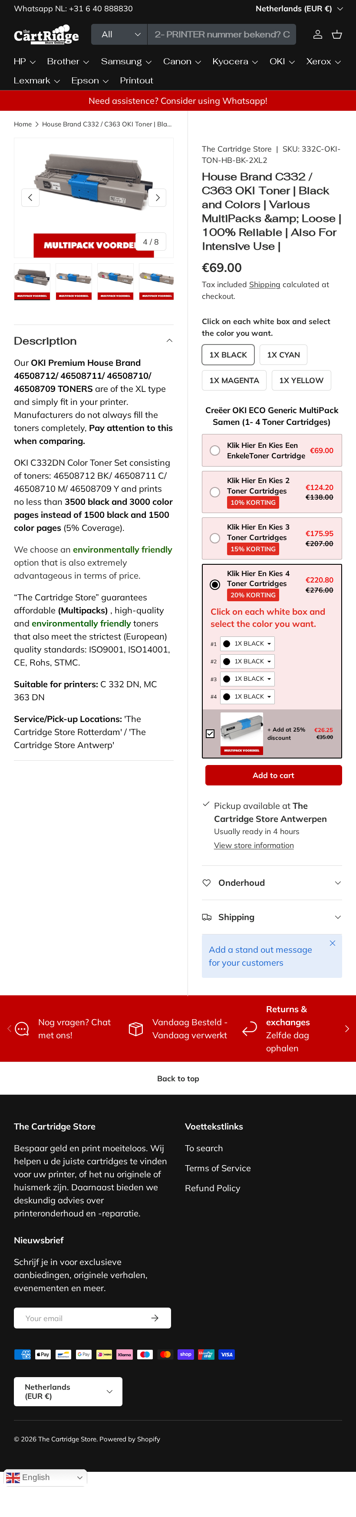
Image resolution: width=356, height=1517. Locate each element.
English (35, 1477)
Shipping (264, 284)
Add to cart (273, 775)
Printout (136, 80)
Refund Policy (213, 1187)
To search (204, 1148)
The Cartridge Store (237, 148)
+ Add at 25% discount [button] (286, 733)
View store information (254, 845)
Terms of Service (218, 1168)
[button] (272, 450)
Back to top (178, 1078)
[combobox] (194, 34)
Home (23, 124)
